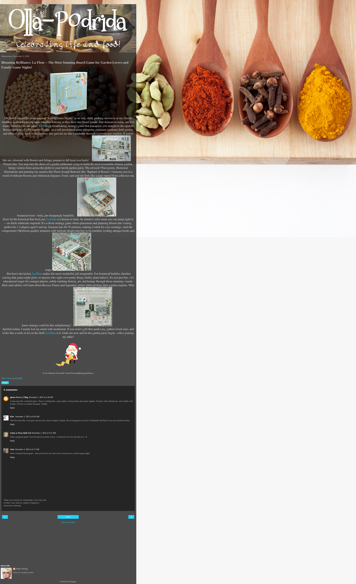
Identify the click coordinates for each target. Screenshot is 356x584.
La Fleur (44, 126)
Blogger (73, 582)
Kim (12, 416)
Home (68, 517)
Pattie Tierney (22, 569)
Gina (12, 449)
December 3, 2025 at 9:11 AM (44, 433)
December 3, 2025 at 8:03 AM (27, 416)
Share (5, 383)
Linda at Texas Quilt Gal (20, 433)
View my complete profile (23, 573)
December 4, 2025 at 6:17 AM (27, 449)
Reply (12, 408)
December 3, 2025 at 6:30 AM (41, 397)
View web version (68, 522)
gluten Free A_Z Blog (19, 397)
